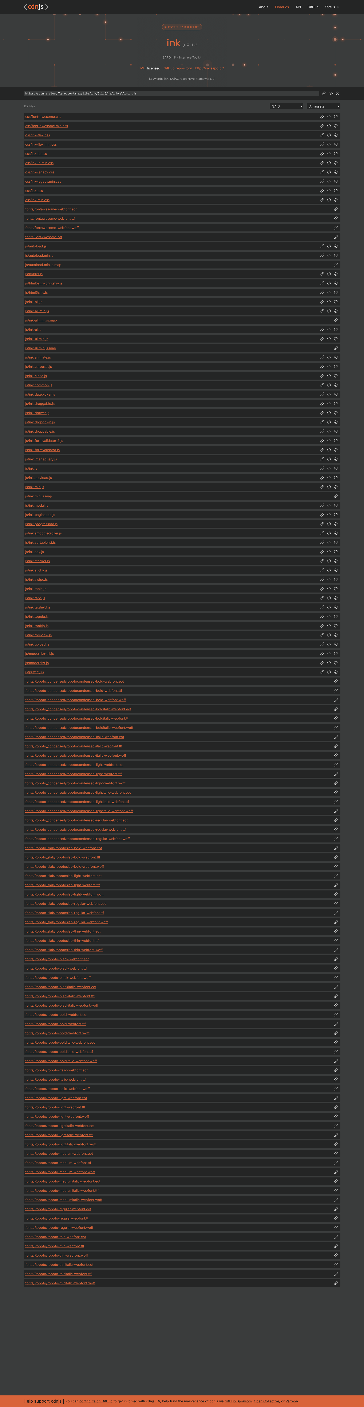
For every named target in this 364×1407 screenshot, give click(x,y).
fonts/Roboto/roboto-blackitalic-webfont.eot (60, 987)
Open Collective (266, 1401)
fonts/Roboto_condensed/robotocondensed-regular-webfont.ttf (75, 829)
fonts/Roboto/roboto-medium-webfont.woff (60, 1172)
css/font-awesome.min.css (46, 126)
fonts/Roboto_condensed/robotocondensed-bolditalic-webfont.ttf (77, 718)
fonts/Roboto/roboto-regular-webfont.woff (59, 1227)
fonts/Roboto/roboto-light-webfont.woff (57, 1116)
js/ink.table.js (35, 589)
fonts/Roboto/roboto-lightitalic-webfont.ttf (59, 1135)
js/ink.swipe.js (36, 579)
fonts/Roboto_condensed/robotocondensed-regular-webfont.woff (77, 839)
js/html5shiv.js (36, 292)
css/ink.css (34, 191)
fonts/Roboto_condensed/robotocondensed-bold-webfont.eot (74, 681)
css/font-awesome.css (43, 116)
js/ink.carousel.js (38, 366)
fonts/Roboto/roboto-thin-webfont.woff (56, 1255)
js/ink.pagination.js (40, 515)
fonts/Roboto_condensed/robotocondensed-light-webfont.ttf (73, 774)
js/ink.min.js (34, 487)
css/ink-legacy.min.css (43, 181)
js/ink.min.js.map (38, 496)
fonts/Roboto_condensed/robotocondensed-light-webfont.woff (75, 783)
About (263, 7)
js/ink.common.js (38, 385)
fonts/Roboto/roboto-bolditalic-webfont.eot (60, 1042)
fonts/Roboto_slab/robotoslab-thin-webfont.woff (64, 950)
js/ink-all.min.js (37, 311)
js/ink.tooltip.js (36, 626)
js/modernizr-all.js (39, 653)
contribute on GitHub (95, 1401)
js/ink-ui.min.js (36, 339)
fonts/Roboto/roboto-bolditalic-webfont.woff (61, 1061)
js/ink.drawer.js (37, 413)
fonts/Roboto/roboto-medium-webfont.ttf (58, 1163)
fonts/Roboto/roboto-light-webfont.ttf (55, 1107)
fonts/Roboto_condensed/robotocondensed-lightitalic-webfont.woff (79, 811)
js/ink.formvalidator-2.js (44, 440)
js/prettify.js (34, 672)
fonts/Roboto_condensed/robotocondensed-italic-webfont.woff (75, 755)
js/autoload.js (36, 246)
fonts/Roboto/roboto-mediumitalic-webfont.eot (62, 1181)
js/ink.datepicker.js (40, 394)
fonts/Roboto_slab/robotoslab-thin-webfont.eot (62, 931)
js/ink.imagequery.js (41, 459)
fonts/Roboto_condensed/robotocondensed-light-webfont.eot (74, 765)
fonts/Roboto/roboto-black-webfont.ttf (56, 968)
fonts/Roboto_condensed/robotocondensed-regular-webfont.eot (76, 820)
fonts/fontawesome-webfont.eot (51, 209)
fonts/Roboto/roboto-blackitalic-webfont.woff (61, 1005)
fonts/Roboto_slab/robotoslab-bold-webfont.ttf (62, 857)
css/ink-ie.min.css (39, 163)
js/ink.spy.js (34, 552)
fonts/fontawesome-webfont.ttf (50, 218)
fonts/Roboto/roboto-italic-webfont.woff (57, 1089)
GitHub (313, 7)
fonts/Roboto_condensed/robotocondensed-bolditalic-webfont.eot (78, 709)
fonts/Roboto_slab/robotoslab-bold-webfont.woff (64, 866)
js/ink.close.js (36, 376)
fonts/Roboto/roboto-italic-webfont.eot (56, 1070)
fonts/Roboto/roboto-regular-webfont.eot (58, 1209)
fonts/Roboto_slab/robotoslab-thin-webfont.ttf (62, 940)
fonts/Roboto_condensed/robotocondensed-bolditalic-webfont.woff (79, 727)
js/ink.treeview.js (38, 635)
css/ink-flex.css (37, 135)
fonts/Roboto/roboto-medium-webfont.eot (59, 1153)
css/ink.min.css (37, 200)
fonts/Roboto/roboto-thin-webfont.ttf (54, 1246)
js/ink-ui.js (33, 329)
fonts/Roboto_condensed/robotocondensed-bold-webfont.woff (75, 700)
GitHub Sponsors (238, 1401)
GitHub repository (178, 68)
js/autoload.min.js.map (43, 265)
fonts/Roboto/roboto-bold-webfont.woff (57, 1033)
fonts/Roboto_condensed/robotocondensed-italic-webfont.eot (74, 737)
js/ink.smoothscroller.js (43, 533)
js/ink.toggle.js (36, 616)
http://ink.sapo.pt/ (209, 68)
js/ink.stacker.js (37, 561)
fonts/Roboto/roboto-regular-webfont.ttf (57, 1218)
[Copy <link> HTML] (329, 117)
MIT (143, 68)
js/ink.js (31, 468)
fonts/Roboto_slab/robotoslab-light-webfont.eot (63, 876)
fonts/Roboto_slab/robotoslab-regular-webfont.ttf (64, 913)
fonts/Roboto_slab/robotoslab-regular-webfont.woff (66, 922)
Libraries (282, 7)
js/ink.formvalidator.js (42, 450)
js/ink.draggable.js (40, 403)
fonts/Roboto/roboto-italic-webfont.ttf (55, 1079)
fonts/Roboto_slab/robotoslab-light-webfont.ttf (62, 885)
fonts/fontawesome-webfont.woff (52, 228)
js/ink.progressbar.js (41, 524)
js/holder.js (34, 274)
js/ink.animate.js (38, 357)
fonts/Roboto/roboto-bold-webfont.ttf (55, 1024)
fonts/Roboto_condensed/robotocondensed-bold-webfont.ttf (73, 690)
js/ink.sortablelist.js (40, 542)
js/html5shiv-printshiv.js (43, 283)
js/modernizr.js (37, 663)
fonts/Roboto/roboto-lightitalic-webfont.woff (60, 1144)
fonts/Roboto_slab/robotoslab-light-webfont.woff (64, 894)
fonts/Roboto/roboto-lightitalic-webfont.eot (59, 1126)
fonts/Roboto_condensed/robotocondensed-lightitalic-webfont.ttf (77, 802)
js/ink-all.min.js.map (41, 320)
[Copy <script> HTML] (331, 93)
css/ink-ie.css (36, 153)
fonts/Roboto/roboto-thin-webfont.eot (55, 1237)
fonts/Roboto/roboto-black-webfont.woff (58, 977)
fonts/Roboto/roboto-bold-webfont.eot (56, 1014)
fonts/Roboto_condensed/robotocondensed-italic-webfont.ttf (73, 746)
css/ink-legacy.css (39, 172)
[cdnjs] (36, 7)
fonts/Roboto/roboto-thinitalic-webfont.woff (60, 1283)
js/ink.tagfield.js (37, 607)
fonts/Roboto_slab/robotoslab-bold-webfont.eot (63, 848)
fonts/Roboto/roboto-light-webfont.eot (56, 1098)
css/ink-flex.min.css (41, 144)
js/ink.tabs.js (35, 598)
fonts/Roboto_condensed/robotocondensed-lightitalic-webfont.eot (78, 792)
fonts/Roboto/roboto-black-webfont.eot (57, 959)
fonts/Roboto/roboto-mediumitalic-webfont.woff (63, 1200)
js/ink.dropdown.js (40, 422)
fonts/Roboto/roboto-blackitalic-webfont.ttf (60, 996)
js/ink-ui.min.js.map (40, 348)
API (298, 7)
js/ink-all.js (33, 302)
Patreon (292, 1401)
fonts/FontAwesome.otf (43, 237)
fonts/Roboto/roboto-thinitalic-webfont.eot (59, 1264)
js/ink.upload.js (37, 644)
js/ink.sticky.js (36, 570)
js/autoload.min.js (39, 255)
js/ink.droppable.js (40, 431)
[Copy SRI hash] (337, 93)
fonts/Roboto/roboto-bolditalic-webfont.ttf (59, 1052)
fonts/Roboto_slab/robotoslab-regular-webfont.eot (65, 903)
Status (330, 7)
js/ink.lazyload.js (38, 478)
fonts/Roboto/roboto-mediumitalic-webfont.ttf (62, 1190)
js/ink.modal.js (36, 505)
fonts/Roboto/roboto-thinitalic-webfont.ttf (58, 1274)
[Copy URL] (324, 93)
